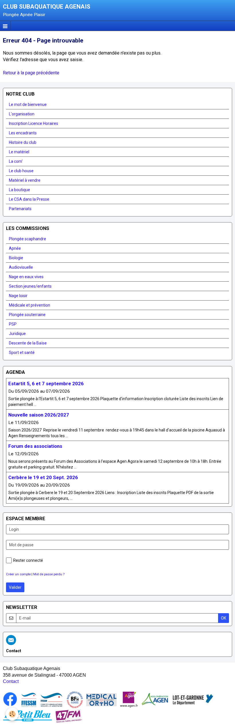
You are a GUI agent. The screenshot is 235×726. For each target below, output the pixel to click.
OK (223, 618)
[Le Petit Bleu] (27, 715)
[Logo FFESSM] (28, 699)
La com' (16, 161)
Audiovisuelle (21, 267)
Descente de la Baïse (28, 343)
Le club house (21, 171)
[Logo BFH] (75, 699)
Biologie (16, 257)
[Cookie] (12, 714)
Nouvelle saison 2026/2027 (38, 415)
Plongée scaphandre (27, 239)
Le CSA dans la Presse (29, 199)
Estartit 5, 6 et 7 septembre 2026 (46, 383)
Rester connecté (28, 560)
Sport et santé (22, 352)
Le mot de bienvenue (28, 104)
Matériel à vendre (24, 180)
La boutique (19, 189)
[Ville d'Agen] (129, 699)
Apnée (15, 248)
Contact (11, 681)
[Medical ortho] (101, 699)
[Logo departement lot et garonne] (193, 699)
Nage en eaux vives (26, 276)
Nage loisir (18, 295)
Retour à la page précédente (31, 72)
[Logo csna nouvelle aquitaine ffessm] (51, 699)
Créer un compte (18, 574)
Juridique (17, 333)
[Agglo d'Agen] (154, 699)
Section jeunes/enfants (30, 286)
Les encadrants (23, 133)
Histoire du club (22, 142)
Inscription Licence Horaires (33, 123)
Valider (15, 587)
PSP (13, 324)
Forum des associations (35, 446)
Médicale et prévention (29, 305)
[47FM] (69, 715)
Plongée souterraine (27, 314)
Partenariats (20, 208)
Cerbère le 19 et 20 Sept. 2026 (43, 477)
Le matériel (19, 152)
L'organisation (21, 114)
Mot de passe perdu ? (48, 574)
